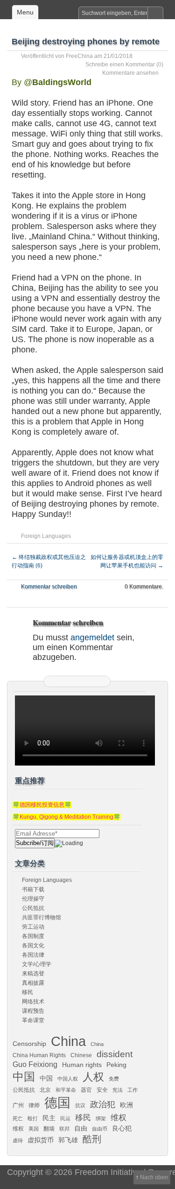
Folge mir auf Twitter (65, 681)
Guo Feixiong (35, 1064)
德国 (57, 1102)
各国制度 (33, 936)
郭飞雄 (68, 1140)
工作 (132, 1090)
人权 (93, 1077)
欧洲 (126, 1105)
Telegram (88, 681)
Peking (116, 1064)
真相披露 (33, 983)
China (68, 1041)
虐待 (18, 1140)
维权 (118, 1117)
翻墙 (49, 1128)
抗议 (80, 1105)
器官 (86, 1090)
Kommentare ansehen (130, 73)
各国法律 (33, 955)
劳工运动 (33, 927)
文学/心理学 (36, 964)
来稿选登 (33, 973)
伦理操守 (33, 898)
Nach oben (154, 1177)
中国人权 (67, 1079)
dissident (115, 1054)
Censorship (29, 1043)
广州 (18, 1105)
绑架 (101, 1118)
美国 (33, 1129)
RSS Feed (53, 681)
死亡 (18, 1118)
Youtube (100, 681)
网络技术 (33, 1001)
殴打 (33, 1118)
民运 (65, 1118)
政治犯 (102, 1104)
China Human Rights (39, 1055)
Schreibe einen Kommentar (120, 64)
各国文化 (33, 945)
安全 (102, 1090)
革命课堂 (33, 1020)
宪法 (117, 1090)
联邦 (64, 1129)
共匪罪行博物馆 (41, 917)
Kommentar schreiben (49, 586)
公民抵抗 (33, 908)
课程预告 (33, 1011)
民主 (49, 1118)
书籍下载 (33, 889)
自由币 (99, 1129)
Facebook (77, 681)
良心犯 (122, 1128)
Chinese (81, 1055)
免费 (114, 1079)
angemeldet (92, 637)
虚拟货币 (41, 1140)
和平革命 (66, 1090)
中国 (24, 1077)
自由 (80, 1128)
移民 (27, 992)
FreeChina (79, 56)
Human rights (82, 1064)
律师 (34, 1105)
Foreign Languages (46, 536)
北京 (45, 1090)
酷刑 (92, 1139)
